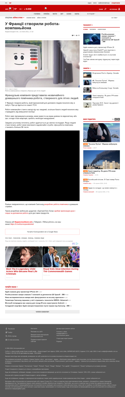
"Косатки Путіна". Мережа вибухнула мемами (103, 81)
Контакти (34, 328)
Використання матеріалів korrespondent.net (39, 335)
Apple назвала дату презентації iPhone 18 (23, 292)
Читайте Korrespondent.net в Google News (42, 232)
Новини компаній (88, 192)
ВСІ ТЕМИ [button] (114, 18)
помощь (30, 238)
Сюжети (86, 68)
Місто (55, 14)
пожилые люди (39, 238)
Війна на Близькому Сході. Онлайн (106, 88)
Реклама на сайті (37, 331)
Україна (46, 14)
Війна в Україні (41, 18)
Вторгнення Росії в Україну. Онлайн (106, 73)
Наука (77, 14)
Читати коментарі (42, 312)
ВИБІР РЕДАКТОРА (89, 119)
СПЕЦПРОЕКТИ (115, 3)
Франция (24, 238)
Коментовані (102, 29)
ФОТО (95, 3)
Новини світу (87, 183)
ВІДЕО (89, 3)
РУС (6, 3)
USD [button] (20, 9)
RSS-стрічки (12, 336)
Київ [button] (6, 9)
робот (10, 238)
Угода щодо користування (64, 338)
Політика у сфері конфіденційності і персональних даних (62, 333)
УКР (10, 3)
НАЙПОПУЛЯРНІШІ (104, 3)
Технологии (16, 238)
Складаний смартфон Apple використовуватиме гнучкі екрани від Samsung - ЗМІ (38, 306)
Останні (85, 29)
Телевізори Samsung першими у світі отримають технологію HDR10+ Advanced (38, 300)
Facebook (11, 329)
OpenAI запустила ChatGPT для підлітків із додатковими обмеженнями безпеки (99, 51)
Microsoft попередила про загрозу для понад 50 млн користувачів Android (36, 303)
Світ (61, 14)
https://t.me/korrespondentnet (22, 224)
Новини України (88, 175)
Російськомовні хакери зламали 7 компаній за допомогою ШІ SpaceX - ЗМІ (36, 295)
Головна (37, 14)
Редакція (59, 341)
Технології (87, 25)
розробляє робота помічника (56, 204)
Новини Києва (30, 18)
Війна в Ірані (29, 17)
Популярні (93, 29)
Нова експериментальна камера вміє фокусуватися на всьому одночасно (36, 297)
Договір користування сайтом (65, 328)
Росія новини (87, 148)
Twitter (10, 332)
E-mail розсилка (13, 340)
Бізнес (69, 14)
